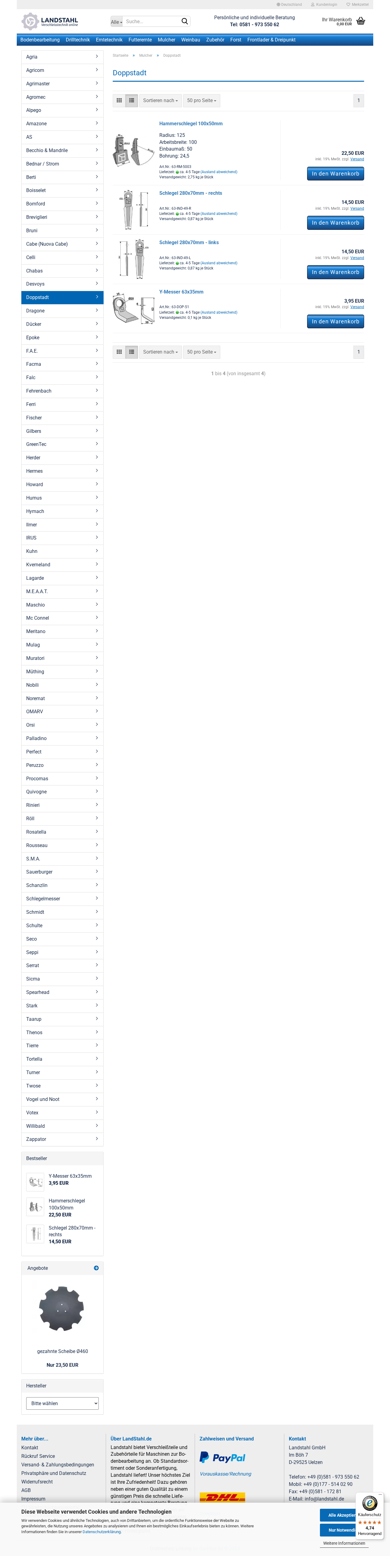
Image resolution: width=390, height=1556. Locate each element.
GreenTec (36, 444)
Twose (33, 1086)
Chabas (34, 271)
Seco (31, 939)
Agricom (35, 70)
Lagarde (35, 578)
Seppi (32, 952)
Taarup (33, 1019)
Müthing (35, 672)
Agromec (35, 97)
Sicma (33, 979)
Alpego (33, 110)
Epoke (32, 337)
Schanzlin (37, 885)
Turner (33, 1072)
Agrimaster (38, 84)
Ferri (31, 404)
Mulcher (166, 40)
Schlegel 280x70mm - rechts (190, 193)
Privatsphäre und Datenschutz (53, 1473)
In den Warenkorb (336, 173)
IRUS (31, 538)
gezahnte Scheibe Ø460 (62, 1351)
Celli (30, 257)
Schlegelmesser (43, 899)
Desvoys (35, 284)
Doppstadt (37, 297)
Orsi (30, 725)
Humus (34, 498)
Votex (32, 1113)
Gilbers (33, 431)
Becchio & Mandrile (47, 150)
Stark (31, 1006)
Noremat (35, 698)
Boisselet (36, 190)
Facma (33, 364)
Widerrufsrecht (37, 1482)
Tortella (34, 1059)
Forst (235, 40)
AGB (26, 1490)
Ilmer (31, 525)
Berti (31, 177)
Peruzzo (35, 765)
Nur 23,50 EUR (62, 1365)
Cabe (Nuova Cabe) (47, 244)
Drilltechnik (78, 40)
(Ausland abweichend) (218, 172)
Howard (34, 484)
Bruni (31, 230)
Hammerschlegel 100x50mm (191, 123)
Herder (33, 458)
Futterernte (140, 40)
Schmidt (35, 912)
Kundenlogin (325, 4)
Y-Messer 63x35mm (181, 292)
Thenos (34, 1032)
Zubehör (215, 40)
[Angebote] (96, 1268)
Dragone (35, 311)
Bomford (35, 204)
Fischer (34, 418)
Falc (30, 377)
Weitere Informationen (344, 1543)
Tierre (32, 1046)
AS (29, 137)
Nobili (32, 685)
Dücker (33, 324)
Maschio (35, 605)
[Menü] (380, 1496)
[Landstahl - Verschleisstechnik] (61, 21)
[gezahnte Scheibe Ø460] (62, 1309)
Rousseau (37, 845)
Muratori (35, 658)
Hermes (34, 471)
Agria (31, 57)
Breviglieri (36, 217)
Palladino (36, 738)
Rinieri (33, 805)
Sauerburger (39, 872)
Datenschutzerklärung (102, 1531)
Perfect (33, 752)
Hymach (35, 511)
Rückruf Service (38, 1456)
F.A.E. (32, 351)
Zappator (36, 1139)
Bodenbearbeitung (40, 40)
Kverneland (38, 565)
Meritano (35, 631)
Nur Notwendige (344, 1530)
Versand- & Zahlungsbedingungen (57, 1465)
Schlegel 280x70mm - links (189, 242)
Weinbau (190, 40)
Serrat (32, 965)
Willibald (35, 1126)
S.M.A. (33, 859)
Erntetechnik (109, 40)
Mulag (33, 645)
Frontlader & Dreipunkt (271, 40)
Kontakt (29, 1448)
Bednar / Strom (42, 164)
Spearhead (37, 992)
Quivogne (36, 792)
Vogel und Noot (42, 1099)
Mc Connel (37, 618)
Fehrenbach (38, 391)
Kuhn (31, 551)
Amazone (36, 123)
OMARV (34, 711)
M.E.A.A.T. (37, 591)
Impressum (33, 1499)
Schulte (34, 925)
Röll (30, 818)
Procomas (37, 779)
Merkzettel (359, 4)
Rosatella (36, 832)
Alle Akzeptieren (344, 1515)
